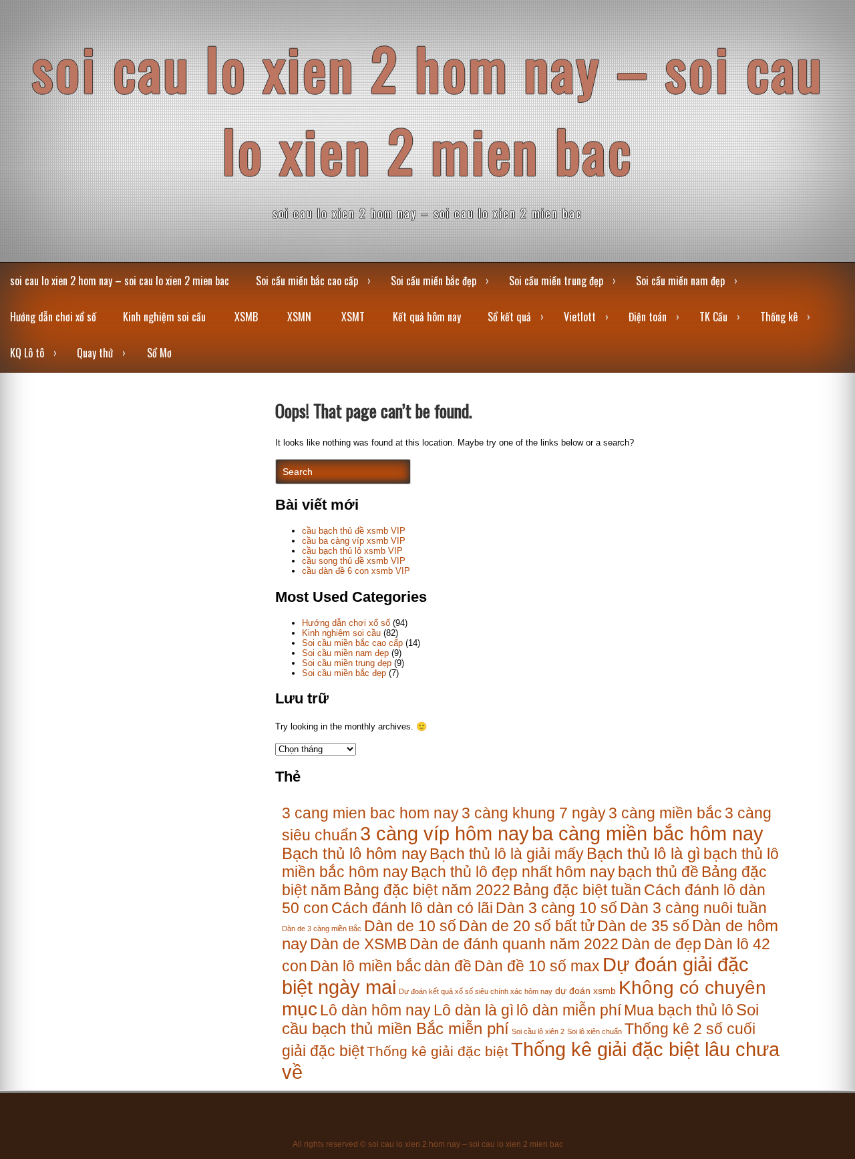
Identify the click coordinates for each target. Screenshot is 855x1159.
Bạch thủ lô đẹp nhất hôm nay (513, 871)
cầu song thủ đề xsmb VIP (353, 561)
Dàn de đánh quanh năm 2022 (514, 944)
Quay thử (95, 353)
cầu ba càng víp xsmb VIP (353, 541)
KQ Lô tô (27, 353)
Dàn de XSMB (358, 944)
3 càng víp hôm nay (444, 833)
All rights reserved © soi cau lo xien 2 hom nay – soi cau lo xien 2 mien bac (428, 1144)
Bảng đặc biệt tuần (577, 889)
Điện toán (648, 317)
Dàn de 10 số (410, 926)
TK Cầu (713, 317)
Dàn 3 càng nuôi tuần (693, 908)
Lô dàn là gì (474, 1010)
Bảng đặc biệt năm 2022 (426, 889)
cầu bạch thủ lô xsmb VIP (352, 551)
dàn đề (448, 966)
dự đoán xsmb (585, 991)
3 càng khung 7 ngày (534, 813)
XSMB (246, 317)
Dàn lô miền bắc (365, 966)
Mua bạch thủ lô (678, 1010)
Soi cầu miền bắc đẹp (433, 281)
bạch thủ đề (658, 871)
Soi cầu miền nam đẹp (680, 281)
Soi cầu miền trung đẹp (556, 281)
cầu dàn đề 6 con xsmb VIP (356, 571)
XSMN (299, 317)
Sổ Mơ (159, 353)
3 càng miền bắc (665, 813)
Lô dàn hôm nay (375, 1010)
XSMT (353, 317)
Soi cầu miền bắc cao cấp (307, 281)
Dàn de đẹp (661, 944)
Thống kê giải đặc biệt (437, 1051)
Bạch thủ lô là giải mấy (507, 853)
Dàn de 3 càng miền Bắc (321, 929)
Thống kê (779, 317)
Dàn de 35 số (643, 926)
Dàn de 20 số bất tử (526, 926)
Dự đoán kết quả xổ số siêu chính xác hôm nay (475, 991)
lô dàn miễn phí (568, 1010)
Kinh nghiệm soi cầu (164, 317)
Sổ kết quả (509, 317)
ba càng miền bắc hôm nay (647, 833)
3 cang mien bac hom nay (370, 813)
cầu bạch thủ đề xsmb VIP (353, 531)
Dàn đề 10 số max (537, 966)
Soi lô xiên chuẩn (594, 1031)
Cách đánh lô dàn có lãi (412, 908)
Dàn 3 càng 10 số (556, 908)
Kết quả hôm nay (427, 317)
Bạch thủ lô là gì (643, 853)
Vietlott (580, 317)
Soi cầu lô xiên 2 (538, 1031)
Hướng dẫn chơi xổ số (53, 317)
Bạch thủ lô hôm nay (354, 853)
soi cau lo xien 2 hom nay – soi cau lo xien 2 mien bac (428, 109)
